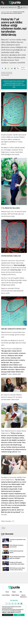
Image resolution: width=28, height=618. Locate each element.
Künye (7, 592)
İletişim (14, 592)
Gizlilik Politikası (15, 595)
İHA (8, 75)
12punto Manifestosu (23, 596)
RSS (21, 592)
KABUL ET (19, 614)
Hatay (3, 528)
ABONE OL (23, 67)
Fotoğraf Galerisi (9, 11)
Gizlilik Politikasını (10, 612)
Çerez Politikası (6, 595)
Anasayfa (3, 11)
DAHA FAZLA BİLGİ (7, 614)
